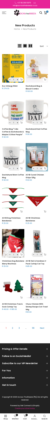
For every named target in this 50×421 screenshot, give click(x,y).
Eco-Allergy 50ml (10, 86)
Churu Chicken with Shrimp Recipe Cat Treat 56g (37, 307)
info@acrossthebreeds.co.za (25, 5)
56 (33, 328)
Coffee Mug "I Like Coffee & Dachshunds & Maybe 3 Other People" (13, 132)
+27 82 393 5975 (24, 3)
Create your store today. (25, 408)
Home (17, 29)
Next (42, 328)
